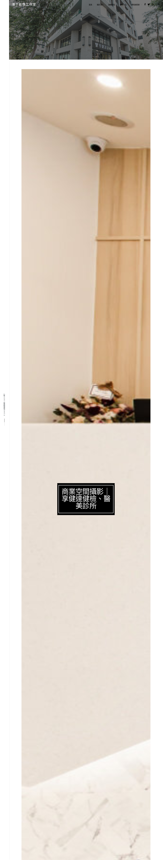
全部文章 (26, 36)
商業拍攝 (36, 36)
